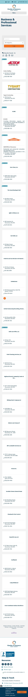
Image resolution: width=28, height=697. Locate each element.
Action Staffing (7, 71)
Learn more (12, 695)
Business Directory (7, 625)
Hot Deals (22, 625)
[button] (3, 53)
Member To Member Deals (10, 627)
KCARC (5, 119)
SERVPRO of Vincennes (9, 147)
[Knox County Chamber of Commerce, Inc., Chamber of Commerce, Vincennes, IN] (7, 655)
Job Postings (20, 627)
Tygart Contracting (8, 95)
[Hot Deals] (4, 299)
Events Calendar (15, 625)
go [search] (14, 46)
